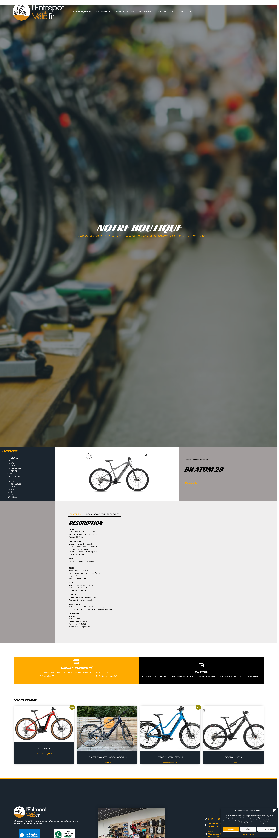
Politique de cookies (248, 834)
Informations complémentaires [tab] (102, 514)
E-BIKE (9, 473)
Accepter (231, 829)
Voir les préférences (267, 829)
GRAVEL (14, 458)
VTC (12, 463)
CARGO (10, 494)
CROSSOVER (16, 468)
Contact (192, 11)
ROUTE (14, 471)
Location (161, 11)
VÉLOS (9, 455)
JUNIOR (10, 492)
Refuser (248, 829)
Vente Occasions (124, 11)
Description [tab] (76, 514)
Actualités (177, 11)
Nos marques (80, 11)
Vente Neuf (101, 11)
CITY (13, 466)
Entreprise (145, 11)
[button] (275, 811)
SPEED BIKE (16, 476)
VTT (12, 460)
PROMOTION (12, 497)
